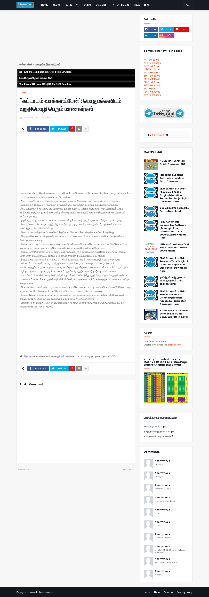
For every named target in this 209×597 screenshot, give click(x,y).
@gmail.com (174, 344)
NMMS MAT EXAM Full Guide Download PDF (172, 162)
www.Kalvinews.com (42, 592)
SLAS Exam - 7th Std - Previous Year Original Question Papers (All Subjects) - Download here (174, 265)
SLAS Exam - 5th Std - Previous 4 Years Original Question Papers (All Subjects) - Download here (173, 195)
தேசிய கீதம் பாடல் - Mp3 (155, 426)
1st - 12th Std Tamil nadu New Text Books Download (45, 72)
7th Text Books (152, 79)
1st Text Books (151, 59)
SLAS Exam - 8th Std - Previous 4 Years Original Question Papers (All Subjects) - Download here (173, 298)
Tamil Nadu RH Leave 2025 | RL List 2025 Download (45, 84)
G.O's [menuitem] (56, 5)
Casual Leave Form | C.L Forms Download (174, 209)
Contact (169, 592)
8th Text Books (152, 82)
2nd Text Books (152, 63)
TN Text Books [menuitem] (120, 5)
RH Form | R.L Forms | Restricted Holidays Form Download (172, 178)
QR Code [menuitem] (101, 5)
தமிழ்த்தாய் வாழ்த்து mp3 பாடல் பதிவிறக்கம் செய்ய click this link (172, 280)
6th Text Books (152, 75)
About (157, 592)
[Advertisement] (75, 37)
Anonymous (162, 460)
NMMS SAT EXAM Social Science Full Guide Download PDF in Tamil (174, 314)
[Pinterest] (72, 129)
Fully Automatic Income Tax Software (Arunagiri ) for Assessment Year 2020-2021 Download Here (173, 229)
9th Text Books (152, 85)
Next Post (128, 469)
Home (23, 92)
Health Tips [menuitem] (141, 5)
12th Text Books (152, 95)
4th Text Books (152, 69)
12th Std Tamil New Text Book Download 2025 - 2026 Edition (174, 247)
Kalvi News (158, 135)
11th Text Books (152, 91)
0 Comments (45, 117)
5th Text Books (152, 72)
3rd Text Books (152, 66)
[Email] (79, 129)
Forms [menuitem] (86, 5)
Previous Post (25, 469)
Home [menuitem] (44, 5)
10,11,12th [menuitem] (70, 5)
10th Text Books (152, 88)
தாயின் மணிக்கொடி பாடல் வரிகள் (158, 436)
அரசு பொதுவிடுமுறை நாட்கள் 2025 (35, 78)
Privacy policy (185, 592)
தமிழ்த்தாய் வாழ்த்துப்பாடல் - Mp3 (159, 431)
